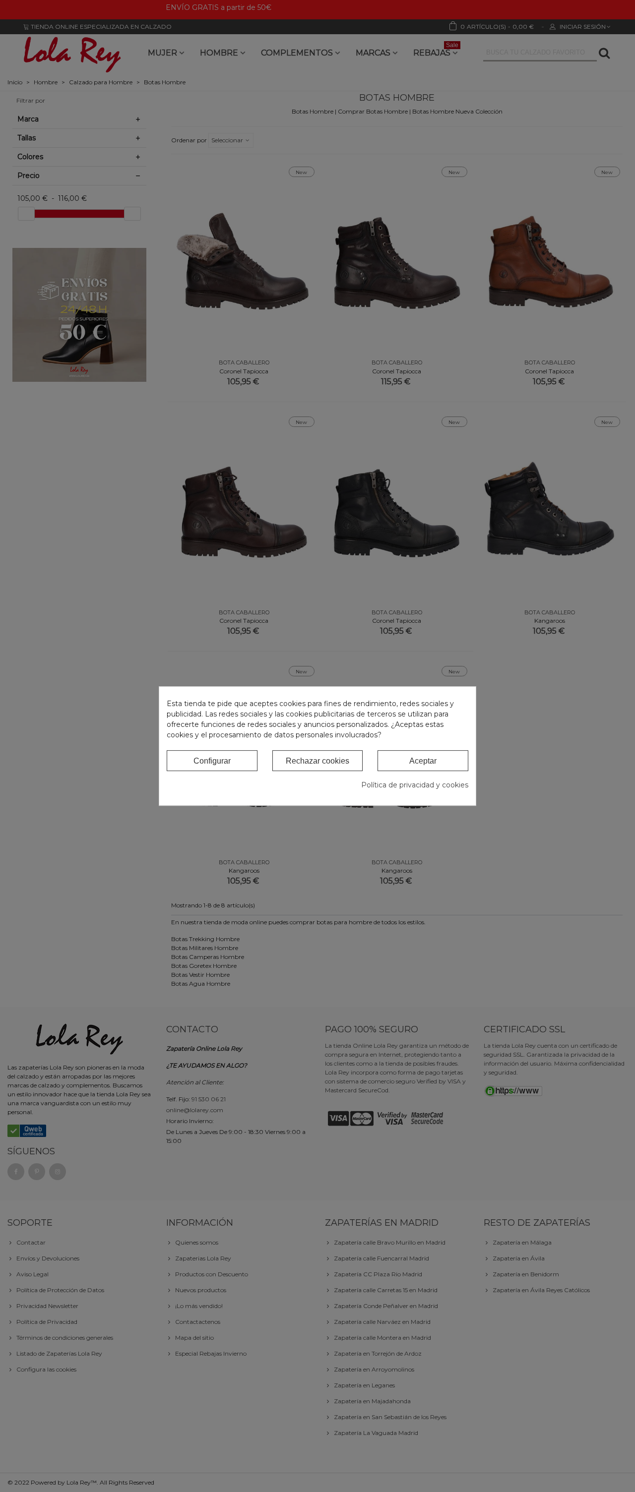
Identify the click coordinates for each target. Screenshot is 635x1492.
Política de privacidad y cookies (414, 784)
